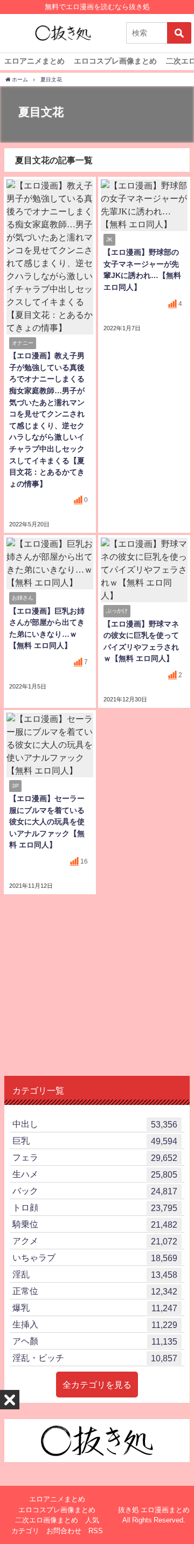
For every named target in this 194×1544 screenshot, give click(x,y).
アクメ (94, 1241)
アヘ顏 (94, 1341)
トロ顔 (94, 1207)
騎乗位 (94, 1224)
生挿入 (94, 1324)
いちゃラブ (94, 1257)
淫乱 (94, 1274)
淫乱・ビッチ (94, 1357)
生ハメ (94, 1174)
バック (94, 1190)
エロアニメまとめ (34, 61)
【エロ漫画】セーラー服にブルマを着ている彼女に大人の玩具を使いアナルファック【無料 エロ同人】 (47, 821)
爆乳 (94, 1307)
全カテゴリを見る (97, 1384)
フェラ (94, 1157)
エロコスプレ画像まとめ (115, 61)
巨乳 (94, 1140)
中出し (94, 1124)
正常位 (94, 1291)
